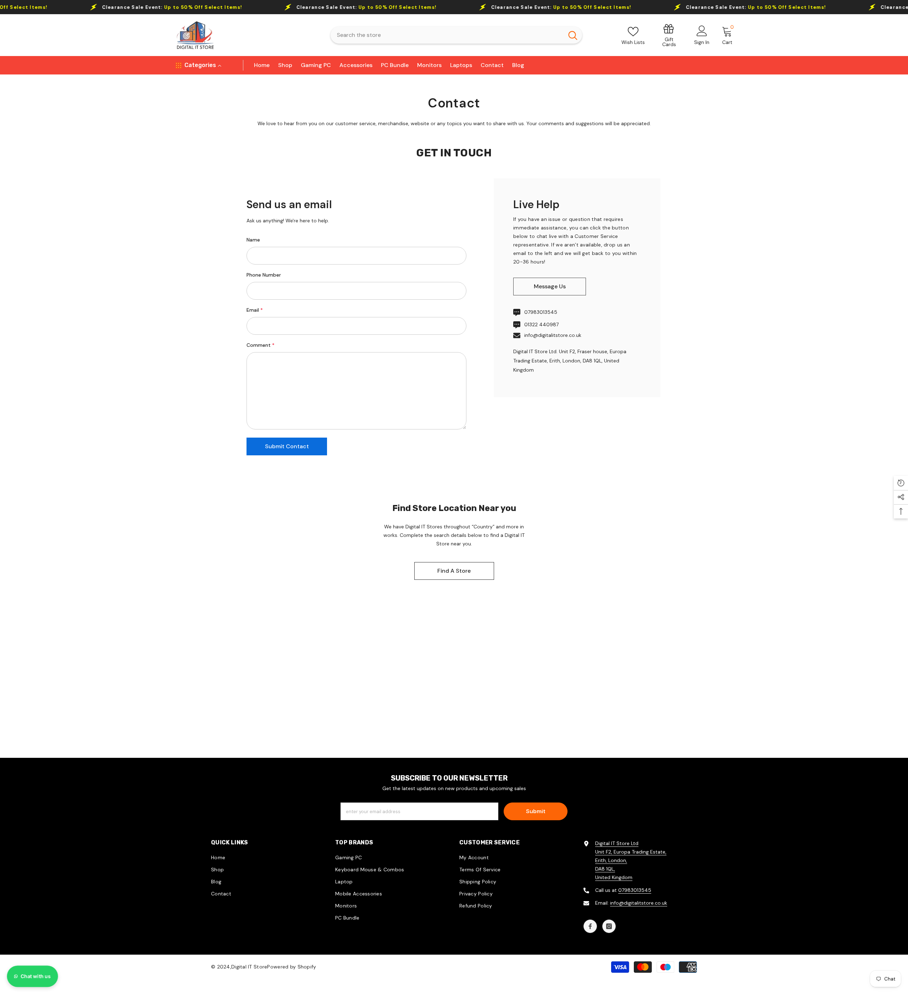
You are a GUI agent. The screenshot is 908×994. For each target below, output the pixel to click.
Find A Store (454, 570)
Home (440, 79)
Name (253, 240)
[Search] (456, 35)
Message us (550, 286)
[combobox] (447, 35)
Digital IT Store (249, 967)
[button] (287, 446)
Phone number (264, 275)
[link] (669, 35)
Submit (536, 811)
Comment (261, 345)
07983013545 (540, 312)
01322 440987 (541, 324)
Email (255, 310)
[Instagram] (609, 926)
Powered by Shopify (291, 967)
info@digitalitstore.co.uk (552, 335)
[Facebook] (590, 926)
